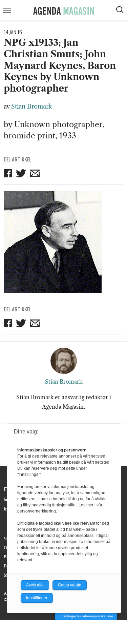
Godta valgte (69, 585)
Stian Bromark (31, 106)
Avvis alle (35, 585)
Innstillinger (36, 598)
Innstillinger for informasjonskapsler (86, 616)
